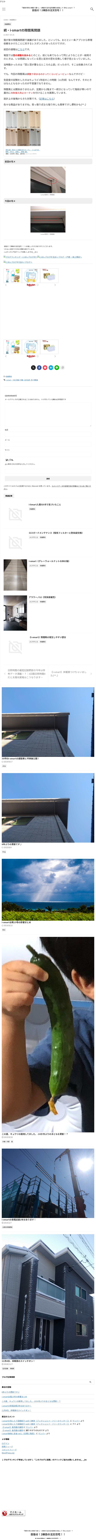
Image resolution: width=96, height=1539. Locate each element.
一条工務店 (15, 380)
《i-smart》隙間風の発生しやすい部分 (47, 637)
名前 (6, 430)
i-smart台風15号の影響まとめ (16, 922)
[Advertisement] (48, 316)
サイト (7, 450)
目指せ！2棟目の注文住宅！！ (48, 10)
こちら (21, 49)
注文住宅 (27, 380)
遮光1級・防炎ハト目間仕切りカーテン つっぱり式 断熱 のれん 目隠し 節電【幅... (23, 151)
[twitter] (33, 367)
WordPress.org (8, 1452)
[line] (56, 367)
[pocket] (45, 367)
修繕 (21, 380)
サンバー (76, 1420)
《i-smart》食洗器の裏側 (12, 1427)
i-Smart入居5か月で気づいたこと (45, 504)
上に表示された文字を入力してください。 (20, 464)
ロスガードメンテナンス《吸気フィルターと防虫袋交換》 (56, 532)
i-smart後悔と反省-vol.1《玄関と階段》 (18, 1433)
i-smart (8, 380)
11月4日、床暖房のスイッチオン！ (18, 1360)
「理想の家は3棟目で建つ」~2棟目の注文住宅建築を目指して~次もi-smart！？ (48, 1531)
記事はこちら (47, 98)
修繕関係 (9, 376)
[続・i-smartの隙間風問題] (51, 367)
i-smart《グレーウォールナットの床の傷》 (49, 561)
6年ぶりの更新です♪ (12, 844)
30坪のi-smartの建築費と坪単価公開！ (20, 758)
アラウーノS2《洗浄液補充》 (43, 597)
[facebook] (39, 367)
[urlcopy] (62, 367)
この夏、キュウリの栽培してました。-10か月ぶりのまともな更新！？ (35, 1133)
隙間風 (35, 380)
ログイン (5, 1443)
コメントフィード (9, 1449)
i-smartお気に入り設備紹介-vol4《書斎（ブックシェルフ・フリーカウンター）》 (36, 1420)
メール (7, 440)
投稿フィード (7, 1446)
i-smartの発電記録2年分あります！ (19, 1219)
